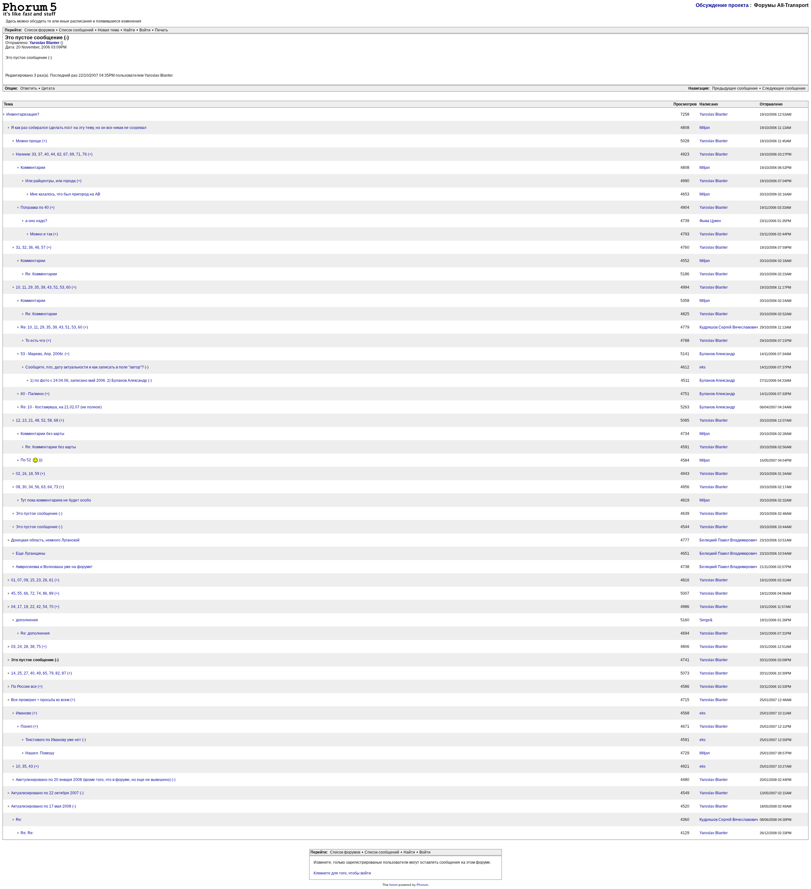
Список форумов (39, 30)
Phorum (422, 884)
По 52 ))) (31, 460)
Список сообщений (76, 30)
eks (702, 367)
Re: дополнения (35, 633)
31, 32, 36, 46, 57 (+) (33, 247)
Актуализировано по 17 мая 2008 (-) (43, 806)
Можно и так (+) (44, 234)
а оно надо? (36, 221)
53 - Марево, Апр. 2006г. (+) (45, 354)
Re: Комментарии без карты (50, 447)
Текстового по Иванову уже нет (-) (55, 740)
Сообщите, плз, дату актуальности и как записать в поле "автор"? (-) (87, 367)
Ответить (28, 88)
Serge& (705, 620)
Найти (129, 30)
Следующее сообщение (784, 88)
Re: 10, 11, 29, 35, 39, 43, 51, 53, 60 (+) (54, 327)
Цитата (48, 88)
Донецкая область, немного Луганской (45, 540)
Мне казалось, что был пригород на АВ (65, 194)
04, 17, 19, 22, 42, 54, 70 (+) (35, 606)
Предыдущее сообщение (735, 88)
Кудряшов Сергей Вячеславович (728, 327)
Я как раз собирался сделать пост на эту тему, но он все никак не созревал (78, 127)
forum (393, 884)
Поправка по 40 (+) (37, 207)
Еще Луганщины (30, 553)
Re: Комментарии (41, 274)
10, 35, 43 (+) (27, 766)
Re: (19, 819)
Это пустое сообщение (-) (39, 513)
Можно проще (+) (31, 141)
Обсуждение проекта (722, 5)
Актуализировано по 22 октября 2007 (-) (47, 793)
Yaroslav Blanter (45, 43)
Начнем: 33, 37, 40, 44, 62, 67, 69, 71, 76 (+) (54, 154)
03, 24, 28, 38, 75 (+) (29, 646)
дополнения (27, 620)
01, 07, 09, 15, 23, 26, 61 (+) (35, 580)
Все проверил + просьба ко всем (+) (43, 700)
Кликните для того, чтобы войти (342, 873)
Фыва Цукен (710, 221)
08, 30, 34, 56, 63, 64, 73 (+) (40, 487)
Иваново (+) (26, 713)
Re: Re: (27, 833)
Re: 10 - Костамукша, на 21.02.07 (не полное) (61, 407)
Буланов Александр (717, 354)
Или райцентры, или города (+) (53, 181)
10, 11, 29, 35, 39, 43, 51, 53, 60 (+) (46, 287)
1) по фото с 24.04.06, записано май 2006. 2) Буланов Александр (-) (91, 380)
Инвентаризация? (22, 114)
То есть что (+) (38, 340)
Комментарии (33, 167)
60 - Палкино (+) (35, 394)
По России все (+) (26, 686)
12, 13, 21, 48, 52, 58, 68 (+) (40, 420)
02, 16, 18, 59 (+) (30, 473)
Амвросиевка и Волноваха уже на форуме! (54, 567)
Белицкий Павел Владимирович (728, 540)
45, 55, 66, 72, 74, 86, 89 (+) (35, 593)
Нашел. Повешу (39, 753)
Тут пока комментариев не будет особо (56, 500)
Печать (161, 30)
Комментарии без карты (42, 434)
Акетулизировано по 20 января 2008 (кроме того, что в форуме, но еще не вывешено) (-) (96, 779)
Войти (144, 30)
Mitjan (704, 127)
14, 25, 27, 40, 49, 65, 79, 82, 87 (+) (41, 673)
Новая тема (108, 30)
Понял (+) (29, 726)
